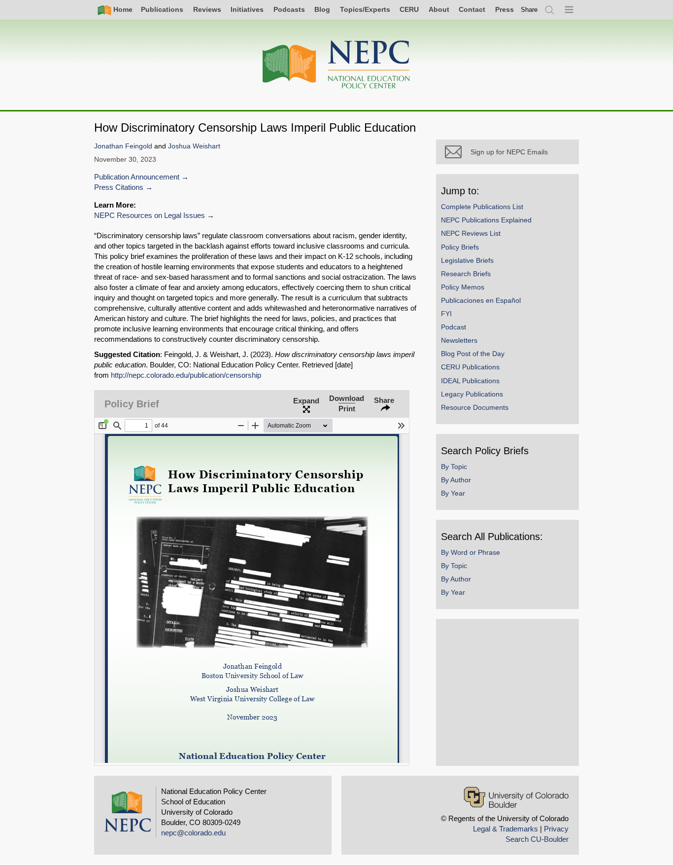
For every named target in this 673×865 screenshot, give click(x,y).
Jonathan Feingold (123, 146)
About (439, 9)
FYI (446, 314)
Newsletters (459, 340)
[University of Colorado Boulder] (516, 797)
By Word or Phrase (470, 552)
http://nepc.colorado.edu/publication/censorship (186, 375)
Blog (322, 9)
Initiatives (247, 9)
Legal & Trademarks (505, 829)
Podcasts (289, 9)
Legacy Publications (472, 394)
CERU (409, 9)
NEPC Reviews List (471, 233)
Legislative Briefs (467, 260)
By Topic (454, 466)
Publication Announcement (136, 177)
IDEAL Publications (470, 381)
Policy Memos (462, 287)
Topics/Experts (365, 9)
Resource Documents (474, 407)
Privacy (556, 829)
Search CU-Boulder (537, 839)
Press (504, 9)
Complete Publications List (482, 207)
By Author (456, 480)
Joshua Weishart (194, 146)
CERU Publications (470, 367)
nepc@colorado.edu (193, 833)
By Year (453, 493)
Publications (162, 9)
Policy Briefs (460, 247)
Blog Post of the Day (473, 354)
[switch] (529, 9)
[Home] (336, 64)
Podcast (453, 327)
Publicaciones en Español (481, 300)
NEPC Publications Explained (486, 220)
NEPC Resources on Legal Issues (149, 215)
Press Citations (118, 187)
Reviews (207, 9)
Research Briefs (466, 274)
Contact (472, 9)
